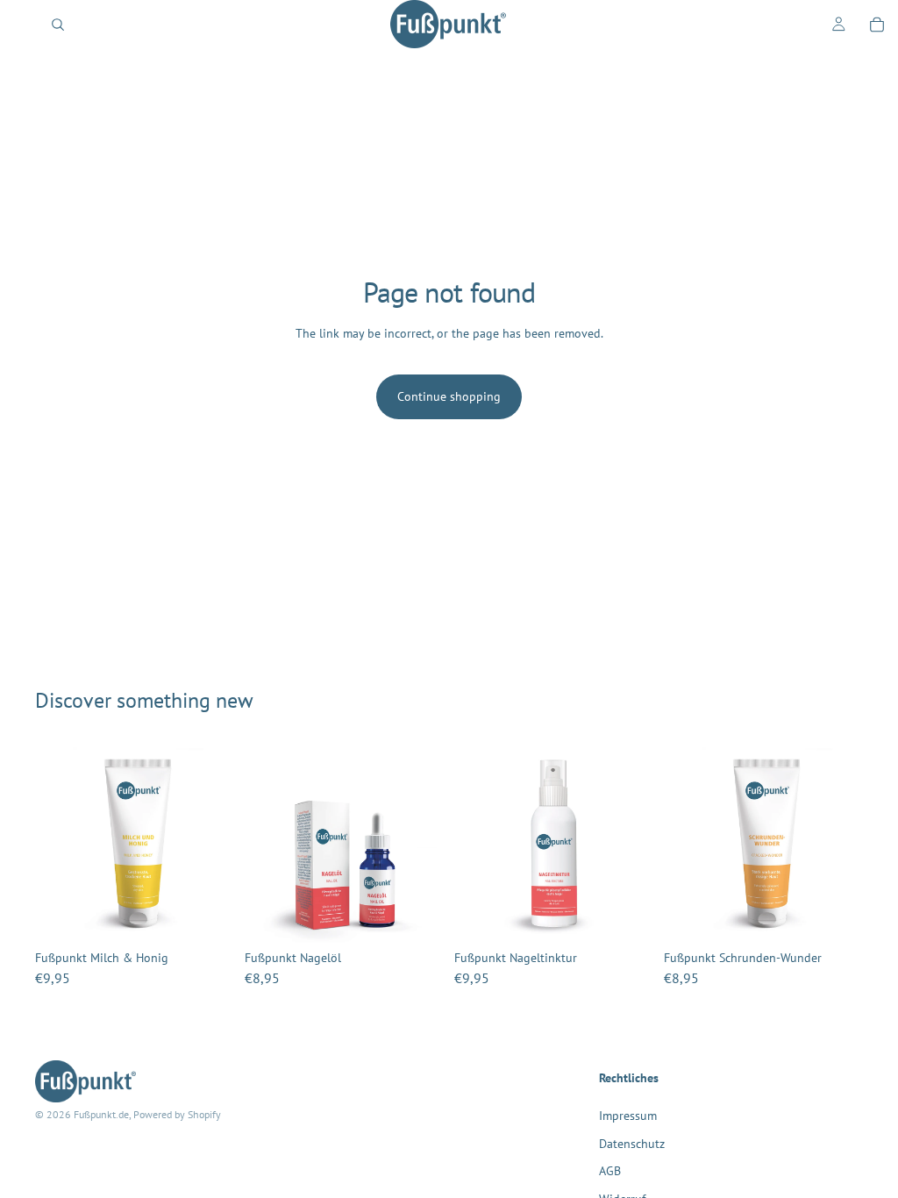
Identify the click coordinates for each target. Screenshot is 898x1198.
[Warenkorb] (877, 24)
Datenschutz (632, 1143)
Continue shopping (449, 396)
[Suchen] (58, 24)
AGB (610, 1171)
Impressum (628, 1115)
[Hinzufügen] (207, 916)
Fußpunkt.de (101, 1114)
